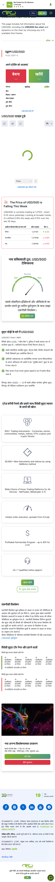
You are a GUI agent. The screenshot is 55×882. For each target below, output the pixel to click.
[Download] (51, 5)
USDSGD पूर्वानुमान (9, 638)
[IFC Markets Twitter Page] (23, 807)
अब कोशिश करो (27, 316)
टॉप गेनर (27, 756)
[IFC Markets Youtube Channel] (40, 807)
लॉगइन (33, 13)
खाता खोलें (42, 13)
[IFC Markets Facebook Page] (6, 807)
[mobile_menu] (51, 13)
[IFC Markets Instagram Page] (15, 807)
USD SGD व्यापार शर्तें (27, 111)
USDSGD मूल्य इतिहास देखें (27, 187)
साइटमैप (14, 849)
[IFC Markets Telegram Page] (49, 807)
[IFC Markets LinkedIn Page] (32, 807)
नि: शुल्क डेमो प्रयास (27, 589)
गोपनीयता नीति (7, 857)
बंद (27, 877)
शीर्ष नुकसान (27, 762)
